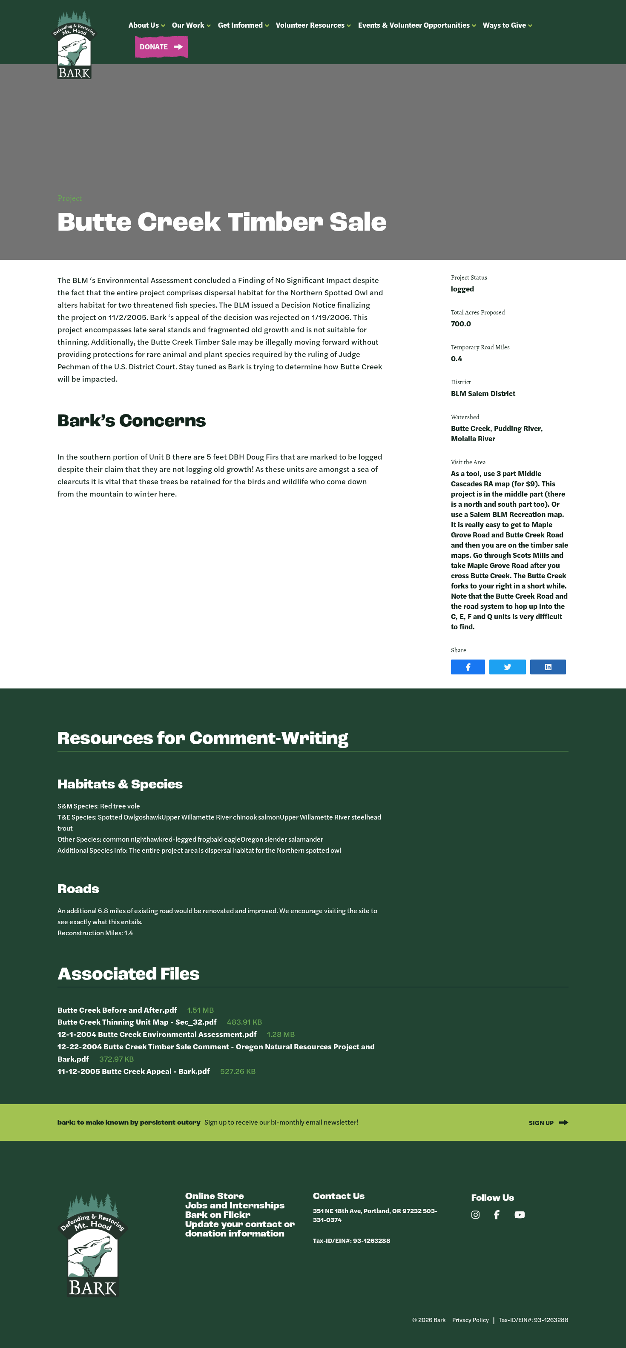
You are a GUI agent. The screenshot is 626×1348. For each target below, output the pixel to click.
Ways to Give (504, 25)
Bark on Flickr (217, 1215)
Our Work (188, 25)
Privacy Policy (470, 1319)
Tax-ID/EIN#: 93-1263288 (352, 1240)
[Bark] (92, 1295)
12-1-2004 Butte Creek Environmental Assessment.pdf (157, 1033)
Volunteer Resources (310, 25)
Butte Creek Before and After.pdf (117, 1009)
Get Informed (240, 25)
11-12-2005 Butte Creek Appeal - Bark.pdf (133, 1070)
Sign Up (542, 1122)
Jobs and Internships (235, 1206)
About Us (144, 25)
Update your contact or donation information (240, 1229)
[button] (468, 667)
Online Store (214, 1197)
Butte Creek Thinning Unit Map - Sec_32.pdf (137, 1021)
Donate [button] (154, 46)
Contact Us (339, 1197)
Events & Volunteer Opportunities (414, 25)
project (69, 198)
